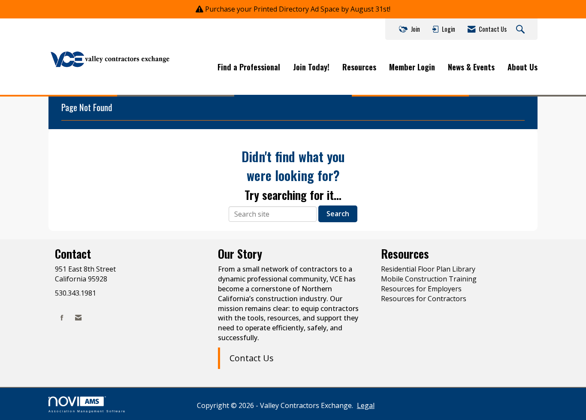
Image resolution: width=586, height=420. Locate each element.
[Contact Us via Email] (78, 317)
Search (337, 213)
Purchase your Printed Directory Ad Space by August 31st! (297, 9)
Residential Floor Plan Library (428, 269)
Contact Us (252, 358)
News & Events (471, 67)
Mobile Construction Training (429, 279)
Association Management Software (87, 410)
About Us (522, 67)
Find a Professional (248, 67)
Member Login (412, 67)
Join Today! (311, 67)
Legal (366, 405)
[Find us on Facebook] (62, 317)
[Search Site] (521, 29)
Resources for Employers (421, 288)
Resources (359, 67)
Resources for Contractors (423, 298)
